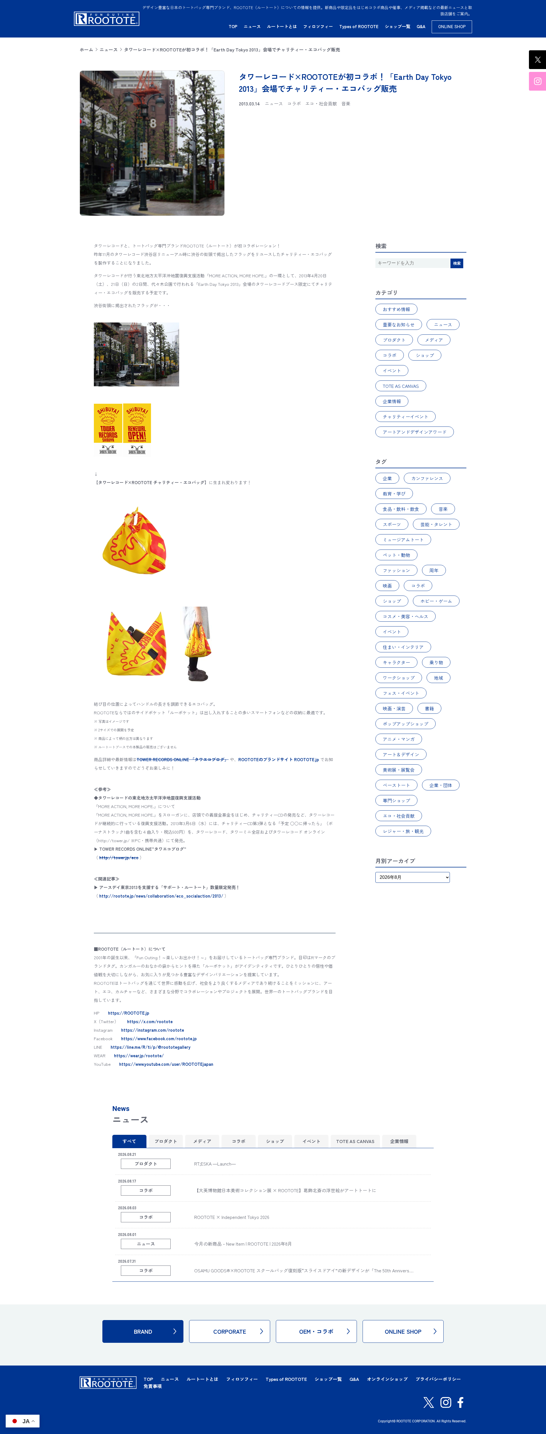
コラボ (389, 355)
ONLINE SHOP (452, 26)
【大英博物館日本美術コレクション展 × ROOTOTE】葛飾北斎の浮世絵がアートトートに (285, 1190)
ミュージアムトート (403, 539)
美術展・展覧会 (399, 769)
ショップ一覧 (397, 26)
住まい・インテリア (403, 647)
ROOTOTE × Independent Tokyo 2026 (231, 1217)
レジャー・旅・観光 (403, 831)
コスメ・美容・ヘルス (405, 616)
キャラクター (396, 662)
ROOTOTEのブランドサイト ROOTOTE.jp (278, 759)
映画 (387, 585)
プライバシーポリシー (438, 1378)
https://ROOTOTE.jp (128, 1013)
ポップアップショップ (405, 723)
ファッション (396, 570)
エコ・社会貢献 (399, 815)
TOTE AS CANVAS (401, 385)
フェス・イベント (401, 693)
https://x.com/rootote (150, 1021)
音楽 (443, 508)
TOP (233, 26)
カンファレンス (427, 478)
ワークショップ (399, 677)
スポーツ (392, 524)
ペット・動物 (396, 554)
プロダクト (394, 339)
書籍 (429, 708)
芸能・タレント (436, 524)
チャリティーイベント (405, 416)
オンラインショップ (387, 1378)
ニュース (252, 26)
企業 (387, 478)
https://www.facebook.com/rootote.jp (159, 1038)
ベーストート (396, 785)
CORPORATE (229, 1331)
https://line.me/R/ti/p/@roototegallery (151, 1047)
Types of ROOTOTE (359, 26)
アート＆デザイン (401, 754)
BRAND (143, 1331)
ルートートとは (282, 26)
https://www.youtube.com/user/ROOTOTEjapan (166, 1064)
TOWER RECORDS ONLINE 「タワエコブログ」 (182, 759)
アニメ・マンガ (399, 739)
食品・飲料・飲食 (401, 508)
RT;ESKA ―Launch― (215, 1163)
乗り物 (436, 662)
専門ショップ (396, 800)
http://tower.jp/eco (118, 857)
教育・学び (394, 493)
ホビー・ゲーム (436, 601)
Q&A (421, 26)
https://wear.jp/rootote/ (139, 1055)
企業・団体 (440, 785)
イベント (392, 370)
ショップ (425, 355)
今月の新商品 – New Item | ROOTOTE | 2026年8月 (243, 1243)
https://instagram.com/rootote (152, 1030)
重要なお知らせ (399, 324)
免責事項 (153, 1386)
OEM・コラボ (316, 1331)
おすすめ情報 (396, 309)
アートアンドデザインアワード (414, 431)
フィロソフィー (318, 26)
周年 (434, 570)
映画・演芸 (394, 708)
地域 (438, 677)
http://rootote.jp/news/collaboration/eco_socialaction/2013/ (161, 896)
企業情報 (392, 401)
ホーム (86, 49)
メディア (434, 339)
